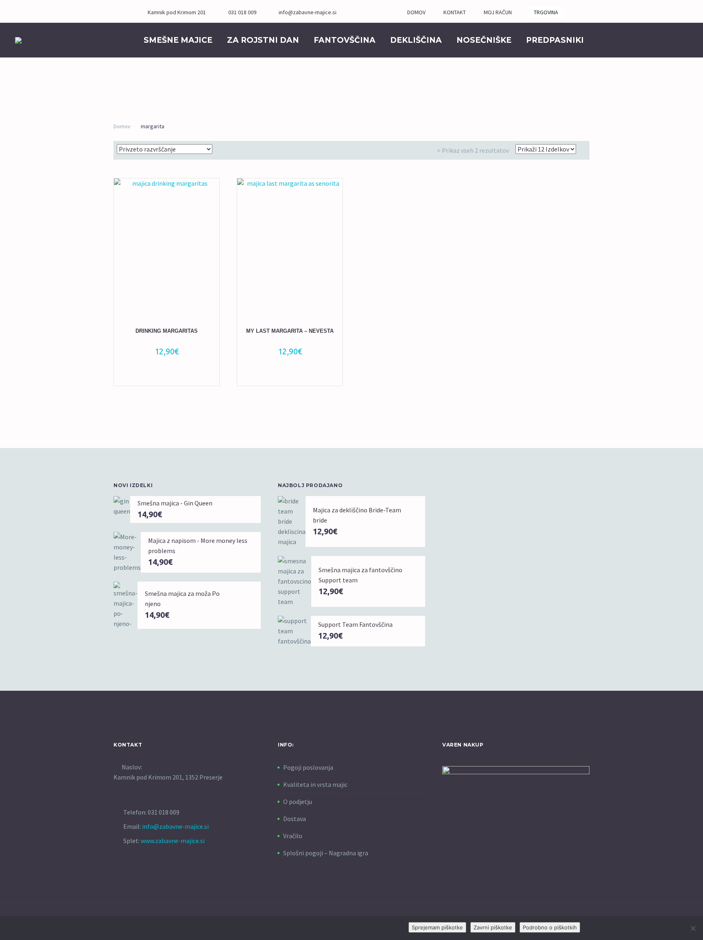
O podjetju (297, 801)
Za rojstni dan (263, 40)
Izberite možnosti (162, 374)
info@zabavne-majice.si (307, 12)
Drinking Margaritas (166, 331)
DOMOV (416, 12)
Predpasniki (555, 40)
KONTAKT (454, 12)
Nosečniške (483, 40)
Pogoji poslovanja (308, 767)
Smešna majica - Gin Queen (175, 503)
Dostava (294, 819)
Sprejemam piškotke (437, 927)
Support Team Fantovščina (355, 624)
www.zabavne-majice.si (173, 841)
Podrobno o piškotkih (550, 927)
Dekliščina (416, 40)
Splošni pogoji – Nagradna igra (325, 853)
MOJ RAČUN (498, 12)
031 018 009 (242, 12)
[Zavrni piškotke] (693, 928)
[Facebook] (369, 12)
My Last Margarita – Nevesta (290, 331)
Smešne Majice (178, 40)
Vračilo (292, 836)
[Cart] (618, 40)
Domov (122, 126)
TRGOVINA (546, 12)
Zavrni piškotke (493, 927)
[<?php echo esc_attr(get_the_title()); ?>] (171, 374)
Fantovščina (345, 40)
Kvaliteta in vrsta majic (315, 784)
